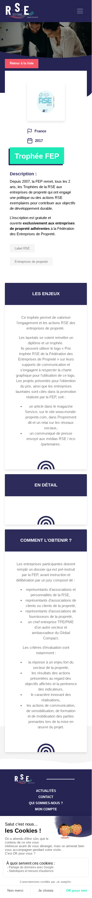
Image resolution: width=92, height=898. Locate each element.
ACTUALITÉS (46, 791)
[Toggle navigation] (80, 11)
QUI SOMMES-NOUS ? (46, 803)
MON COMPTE (46, 809)
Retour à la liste (22, 63)
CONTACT (45, 797)
